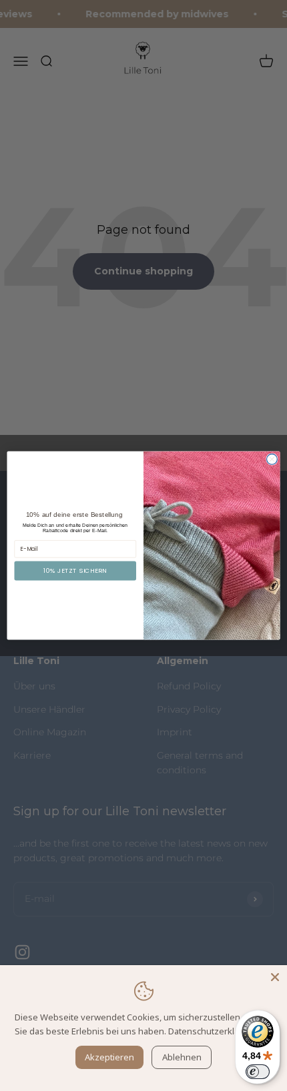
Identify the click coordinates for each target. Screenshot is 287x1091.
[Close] (275, 977)
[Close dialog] (272, 459)
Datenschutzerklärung (213, 1031)
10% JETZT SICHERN (75, 570)
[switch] (258, 1071)
